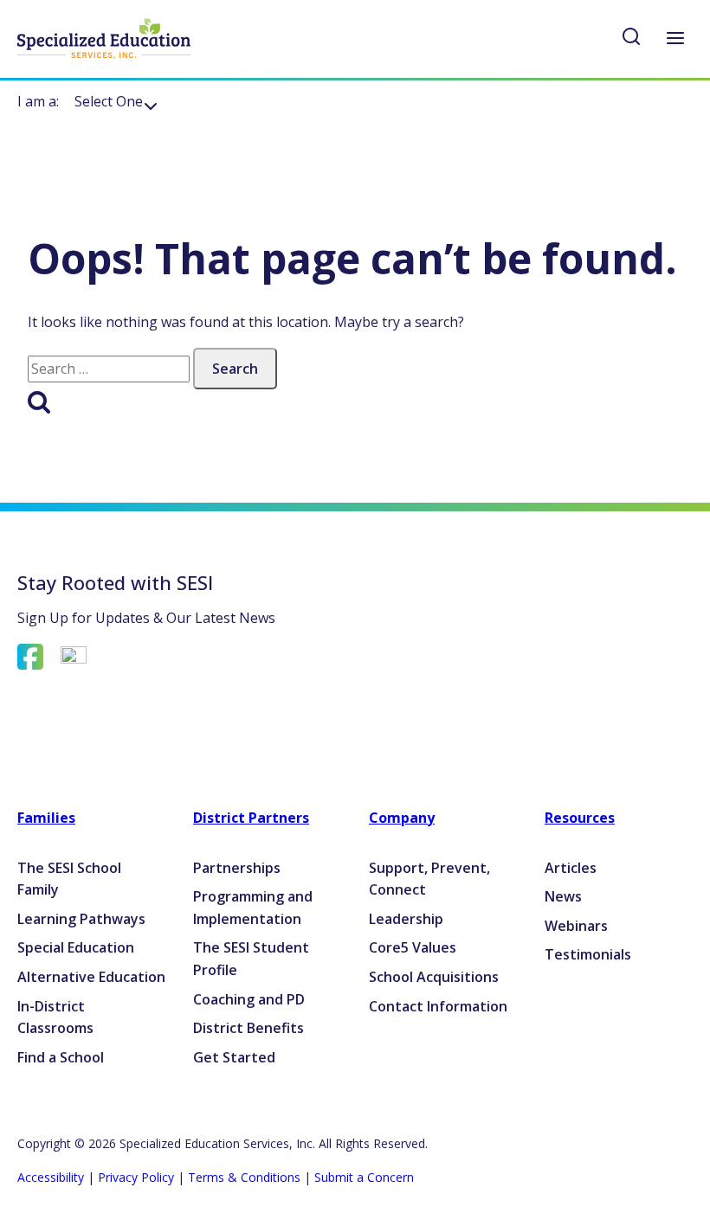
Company (402, 817)
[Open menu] (675, 39)
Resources (580, 817)
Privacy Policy (136, 1177)
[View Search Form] (631, 39)
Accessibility (50, 1177)
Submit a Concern (364, 1177)
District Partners (251, 817)
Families (46, 817)
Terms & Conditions (244, 1177)
